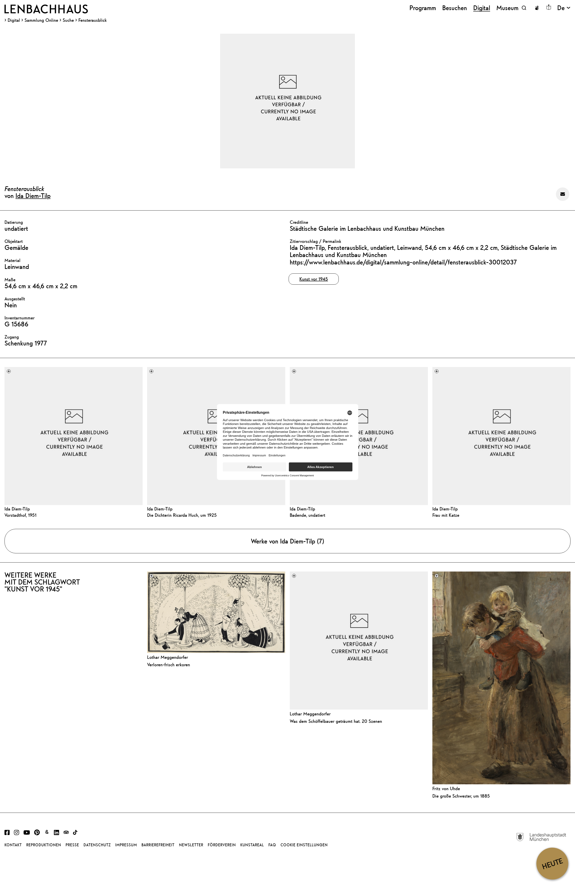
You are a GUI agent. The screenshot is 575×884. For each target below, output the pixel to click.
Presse (72, 845)
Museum (507, 7)
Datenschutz (97, 845)
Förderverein (222, 845)
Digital (14, 20)
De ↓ (564, 7)
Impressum (126, 845)
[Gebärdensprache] (537, 7)
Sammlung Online (41, 20)
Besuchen (454, 7)
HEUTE (552, 863)
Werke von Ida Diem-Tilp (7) (287, 541)
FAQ (272, 845)
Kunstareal (252, 845)
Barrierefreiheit (158, 845)
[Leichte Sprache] (548, 7)
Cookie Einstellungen (304, 845)
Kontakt (13, 845)
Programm (422, 7)
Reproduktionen (43, 845)
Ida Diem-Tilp (33, 195)
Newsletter (191, 845)
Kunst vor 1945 (313, 279)
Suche (68, 20)
